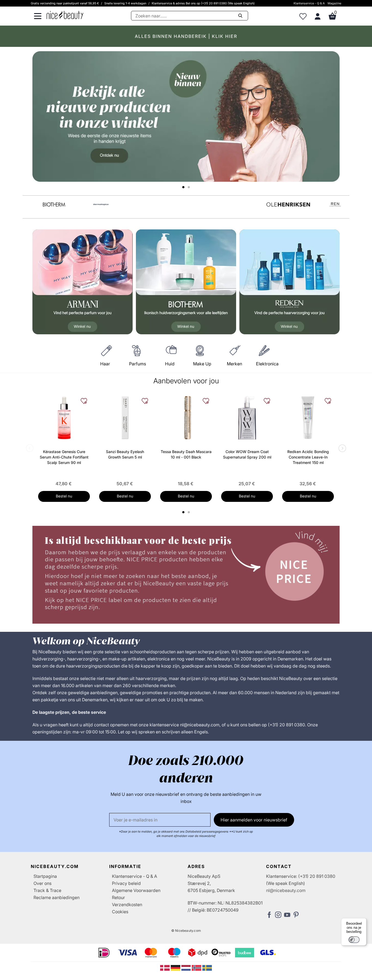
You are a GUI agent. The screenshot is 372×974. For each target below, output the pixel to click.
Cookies (120, 911)
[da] (165, 967)
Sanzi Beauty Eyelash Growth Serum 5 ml (125, 454)
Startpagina (45, 876)
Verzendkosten (127, 904)
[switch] (354, 939)
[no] (197, 967)
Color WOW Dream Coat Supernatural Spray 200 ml (247, 454)
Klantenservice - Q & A (309, 3)
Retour (118, 897)
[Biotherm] (46, 204)
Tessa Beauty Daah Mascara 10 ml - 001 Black (186, 454)
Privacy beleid (126, 883)
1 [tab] (183, 512)
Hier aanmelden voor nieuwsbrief (254, 820)
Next (341, 449)
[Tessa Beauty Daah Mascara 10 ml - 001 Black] (186, 417)
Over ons (42, 883)
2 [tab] (189, 512)
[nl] (186, 967)
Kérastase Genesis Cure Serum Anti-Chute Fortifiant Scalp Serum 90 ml (64, 457)
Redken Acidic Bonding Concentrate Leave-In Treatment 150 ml (308, 457)
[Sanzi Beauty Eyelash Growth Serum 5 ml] (125, 417)
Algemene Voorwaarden (136, 890)
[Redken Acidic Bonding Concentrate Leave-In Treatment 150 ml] (308, 417)
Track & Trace (47, 890)
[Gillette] (139, 204)
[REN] (327, 204)
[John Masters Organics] (186, 204)
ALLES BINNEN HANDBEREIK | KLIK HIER (186, 36)
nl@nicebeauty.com (286, 890)
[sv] (207, 967)
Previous (30, 449)
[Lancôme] (233, 204)
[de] (176, 967)
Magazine (334, 3)
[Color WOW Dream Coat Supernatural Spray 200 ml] (247, 417)
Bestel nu (64, 496)
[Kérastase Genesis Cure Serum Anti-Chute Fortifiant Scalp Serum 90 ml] (64, 417)
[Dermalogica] (92, 204)
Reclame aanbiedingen (56, 897)
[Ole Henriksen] (280, 204)
